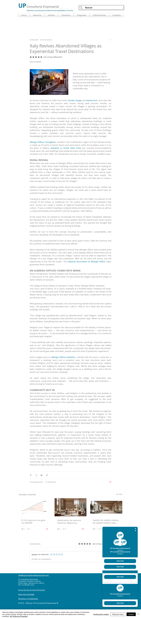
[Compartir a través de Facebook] (31, 475)
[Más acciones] (110, 39)
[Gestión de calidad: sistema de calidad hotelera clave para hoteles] (106, 507)
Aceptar (131, 614)
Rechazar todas (117, 614)
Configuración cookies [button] (101, 614)
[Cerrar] (138, 614)
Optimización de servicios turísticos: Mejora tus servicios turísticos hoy (69, 521)
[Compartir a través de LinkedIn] (42, 475)
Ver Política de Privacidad (18, 616)
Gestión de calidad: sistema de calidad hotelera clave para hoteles (106, 521)
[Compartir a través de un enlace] (47, 475)
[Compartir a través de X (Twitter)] (36, 475)
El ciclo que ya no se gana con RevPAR (33, 521)
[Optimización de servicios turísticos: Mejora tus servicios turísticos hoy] (71, 507)
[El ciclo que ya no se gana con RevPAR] (35, 507)
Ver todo (119, 494)
